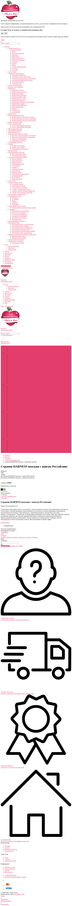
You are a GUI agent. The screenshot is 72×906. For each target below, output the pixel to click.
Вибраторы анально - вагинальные (23, 102)
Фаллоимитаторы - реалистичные (23, 224)
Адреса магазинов (10, 861)
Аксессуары (12, 72)
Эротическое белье (14, 48)
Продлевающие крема (19, 154)
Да (2, 33)
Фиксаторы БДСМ (18, 164)
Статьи (6, 251)
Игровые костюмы (18, 53)
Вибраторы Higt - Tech (19, 97)
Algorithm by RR (19, 894)
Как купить (8, 253)
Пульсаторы (16, 110)
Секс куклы (12, 181)
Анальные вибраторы (19, 75)
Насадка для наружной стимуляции (23, 137)
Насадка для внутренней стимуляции (24, 135)
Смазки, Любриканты (15, 182)
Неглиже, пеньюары (18, 60)
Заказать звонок (6, 266)
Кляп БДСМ (16, 171)
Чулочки (14, 70)
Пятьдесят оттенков (14, 395)
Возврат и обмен (9, 259)
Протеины (15, 204)
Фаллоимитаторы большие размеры (23, 231)
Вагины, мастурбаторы (15, 87)
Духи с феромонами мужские (21, 127)
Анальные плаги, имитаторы (21, 77)
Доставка (7, 254)
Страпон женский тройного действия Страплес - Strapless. (19, 537)
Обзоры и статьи (9, 867)
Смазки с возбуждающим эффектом (23, 191)
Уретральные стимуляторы (16, 194)
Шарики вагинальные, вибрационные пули (22, 234)
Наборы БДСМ (17, 172)
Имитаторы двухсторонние (20, 211)
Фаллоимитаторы (14, 223)
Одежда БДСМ (16, 159)
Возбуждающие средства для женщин (24, 119)
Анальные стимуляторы (16, 73)
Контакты (7, 261)
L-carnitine (15, 199)
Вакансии (11, 248)
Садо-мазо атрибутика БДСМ (17, 157)
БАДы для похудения (15, 85)
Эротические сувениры (15, 241)
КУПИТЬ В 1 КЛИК (16, 546)
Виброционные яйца (18, 236)
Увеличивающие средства (16, 221)
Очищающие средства (15, 142)
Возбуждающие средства (16, 115)
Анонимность (8, 851)
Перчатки (15, 62)
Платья (14, 63)
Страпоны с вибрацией (19, 216)
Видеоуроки (12, 114)
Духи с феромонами (14, 124)
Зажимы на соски (17, 169)
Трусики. (15, 68)
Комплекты (15, 56)
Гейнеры (15, 202)
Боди (13, 51)
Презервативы (12, 150)
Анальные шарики (18, 82)
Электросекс (16, 112)
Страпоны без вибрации (20, 214)
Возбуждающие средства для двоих (23, 117)
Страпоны (11, 209)
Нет (6, 33)
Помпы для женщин (18, 145)
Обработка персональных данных (15, 877)
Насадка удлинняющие (19, 139)
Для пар (7, 412)
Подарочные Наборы (15, 130)
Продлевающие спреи (19, 155)
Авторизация (8, 263)
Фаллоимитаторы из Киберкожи (22, 228)
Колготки (15, 55)
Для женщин (8, 385)
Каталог (7, 46)
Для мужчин (8, 353)
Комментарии (12, 496)
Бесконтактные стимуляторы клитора (24, 207)
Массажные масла (14, 132)
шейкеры (15, 197)
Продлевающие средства (16, 152)
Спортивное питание (15, 196)
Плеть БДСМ (16, 177)
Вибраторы (11, 88)
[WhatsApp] (4, 489)
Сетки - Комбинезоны (19, 67)
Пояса (14, 65)
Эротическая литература (16, 239)
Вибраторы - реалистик (19, 92)
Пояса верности (17, 179)
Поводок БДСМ (17, 160)
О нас (6, 244)
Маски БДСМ (16, 162)
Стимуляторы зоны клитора (17, 206)
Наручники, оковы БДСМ (20, 174)
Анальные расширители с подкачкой (24, 78)
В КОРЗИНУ (5, 546)
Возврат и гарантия (10, 849)
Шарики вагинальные (19, 238)
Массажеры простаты (15, 129)
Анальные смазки (17, 184)
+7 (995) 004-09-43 (6, 268)
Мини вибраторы (17, 107)
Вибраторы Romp (17, 93)
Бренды (6, 870)
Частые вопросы (13, 246)
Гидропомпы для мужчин (20, 149)
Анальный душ (17, 83)
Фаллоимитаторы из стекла (21, 229)
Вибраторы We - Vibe (19, 98)
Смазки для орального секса (21, 189)
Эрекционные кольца (19, 140)
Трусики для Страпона (19, 218)
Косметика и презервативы (13, 438)
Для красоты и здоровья (19, 187)
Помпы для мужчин (18, 147)
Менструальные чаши (15, 122)
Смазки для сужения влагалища (22, 192)
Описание (4, 496)
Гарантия (7, 258)
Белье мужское (16, 50)
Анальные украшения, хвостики (22, 80)
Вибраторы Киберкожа (19, 105)
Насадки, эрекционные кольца (18, 134)
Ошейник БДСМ (17, 176)
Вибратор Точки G (18, 90)
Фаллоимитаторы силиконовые (22, 233)
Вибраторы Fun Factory (19, 95)
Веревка (14, 167)
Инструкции (12, 249)
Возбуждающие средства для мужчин (24, 120)
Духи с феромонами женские (21, 125)
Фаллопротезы (16, 219)
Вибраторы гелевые (18, 103)
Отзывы (7, 859)
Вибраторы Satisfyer (18, 100)
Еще (5, 303)
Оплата (6, 256)
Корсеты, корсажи (18, 58)
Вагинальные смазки (18, 186)
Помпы (10, 144)
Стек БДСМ (16, 166)
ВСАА (14, 201)
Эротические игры (18, 243)
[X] (2, 489)
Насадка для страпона (19, 212)
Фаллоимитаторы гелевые (20, 226)
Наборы (14, 108)
